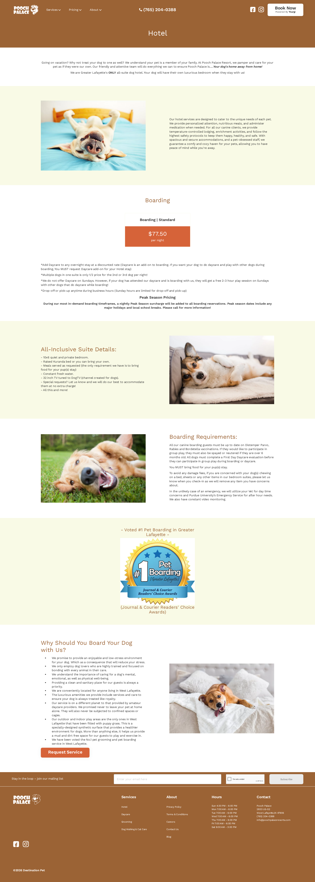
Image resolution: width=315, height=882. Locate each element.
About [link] (94, 9)
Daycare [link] (125, 814)
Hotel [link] (124, 806)
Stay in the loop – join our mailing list (37, 778)
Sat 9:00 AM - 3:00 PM (224, 827)
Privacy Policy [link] (173, 806)
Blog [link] (168, 836)
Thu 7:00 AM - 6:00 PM (224, 820)
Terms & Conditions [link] (177, 814)
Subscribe (286, 779)
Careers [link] (170, 821)
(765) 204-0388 (159, 9)
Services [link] (51, 9)
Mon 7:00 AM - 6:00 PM (224, 809)
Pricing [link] (73, 9)
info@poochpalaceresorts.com (273, 820)
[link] (251, 9)
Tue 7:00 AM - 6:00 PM (224, 812)
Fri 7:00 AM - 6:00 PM (223, 823)
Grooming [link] (126, 821)
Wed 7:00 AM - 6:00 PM (225, 816)
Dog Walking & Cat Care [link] (134, 829)
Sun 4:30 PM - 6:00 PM (224, 805)
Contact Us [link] (172, 829)
